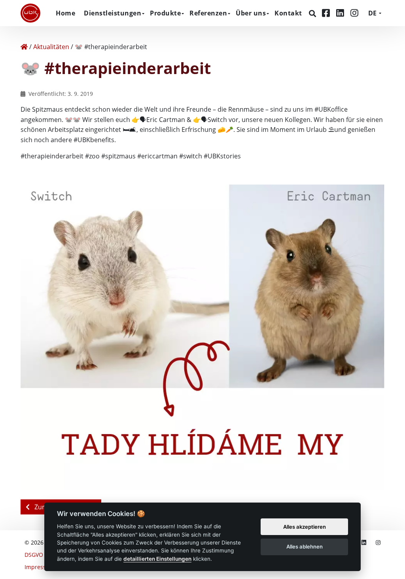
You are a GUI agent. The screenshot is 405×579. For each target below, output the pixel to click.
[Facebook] (327, 13)
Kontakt (288, 13)
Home (65, 13)
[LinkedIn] (341, 13)
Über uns (251, 13)
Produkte (165, 13)
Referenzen (208, 13)
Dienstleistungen (112, 13)
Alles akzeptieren (304, 527)
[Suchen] (313, 13)
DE (372, 13)
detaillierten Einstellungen (157, 559)
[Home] (24, 46)
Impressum (40, 567)
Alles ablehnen (304, 546)
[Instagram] (354, 13)
